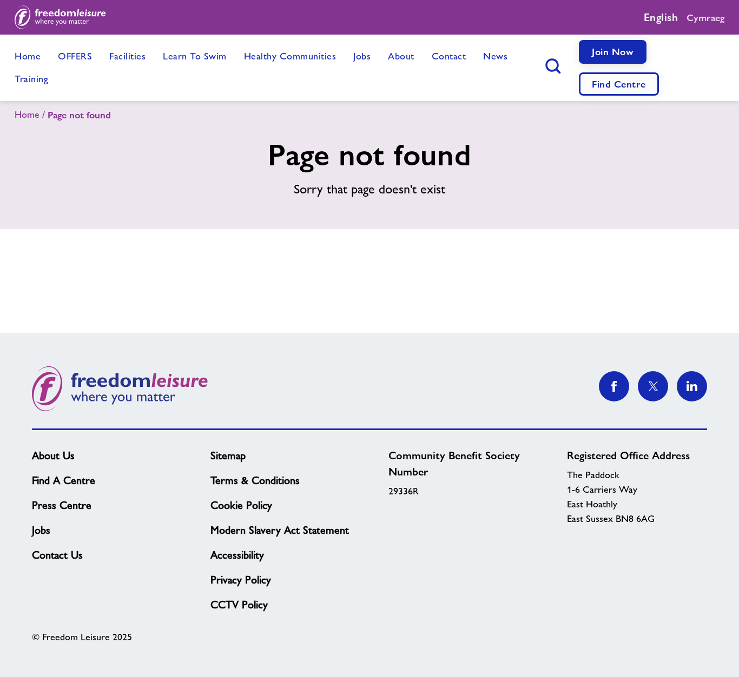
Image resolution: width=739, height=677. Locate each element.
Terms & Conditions (255, 480)
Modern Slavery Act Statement (279, 530)
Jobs (41, 530)
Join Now (613, 51)
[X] (653, 386)
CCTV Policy (239, 604)
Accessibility (237, 554)
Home (27, 114)
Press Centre (61, 505)
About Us (53, 455)
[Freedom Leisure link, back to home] (60, 17)
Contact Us (57, 554)
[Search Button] (553, 66)
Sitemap (228, 455)
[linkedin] (692, 386)
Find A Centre (63, 480)
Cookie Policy (241, 505)
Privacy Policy (240, 579)
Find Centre (619, 84)
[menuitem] (27, 56)
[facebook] (614, 386)
